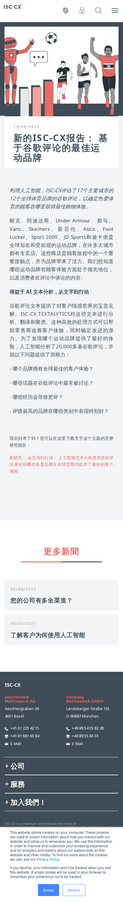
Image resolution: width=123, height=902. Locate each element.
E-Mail (15, 743)
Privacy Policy (48, 859)
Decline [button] (74, 889)
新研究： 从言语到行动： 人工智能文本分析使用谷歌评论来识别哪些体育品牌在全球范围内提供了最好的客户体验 (61, 464)
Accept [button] (48, 889)
